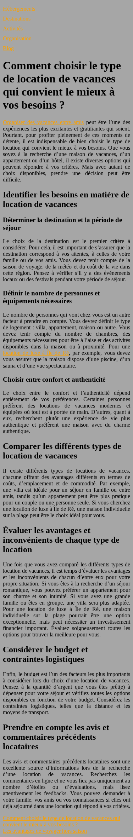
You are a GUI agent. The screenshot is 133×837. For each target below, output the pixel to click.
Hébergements (19, 9)
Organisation (17, 38)
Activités (13, 28)
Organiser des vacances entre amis (43, 122)
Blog (8, 48)
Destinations (17, 19)
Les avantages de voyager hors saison (45, 831)
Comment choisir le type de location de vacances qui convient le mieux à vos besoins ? (61, 821)
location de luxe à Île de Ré (36, 353)
